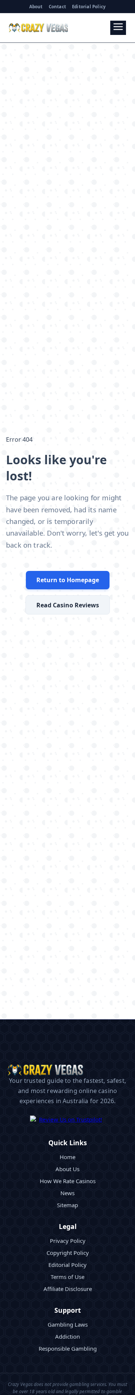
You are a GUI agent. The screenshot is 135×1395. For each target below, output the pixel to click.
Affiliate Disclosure (68, 1288)
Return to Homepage (67, 580)
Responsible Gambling (68, 1348)
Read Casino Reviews (67, 605)
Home (67, 1157)
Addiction (67, 1336)
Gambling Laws (68, 1324)
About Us (68, 1169)
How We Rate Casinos (68, 1181)
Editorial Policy (89, 6)
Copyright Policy (67, 1252)
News (67, 1193)
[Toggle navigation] (118, 28)
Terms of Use (67, 1276)
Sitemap (67, 1205)
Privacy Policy (68, 1240)
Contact (57, 6)
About (36, 6)
